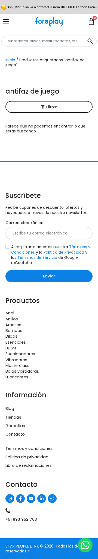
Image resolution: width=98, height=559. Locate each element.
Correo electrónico (24, 223)
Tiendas (13, 417)
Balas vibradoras (22, 371)
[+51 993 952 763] (7, 510)
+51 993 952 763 (21, 519)
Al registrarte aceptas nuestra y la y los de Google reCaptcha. (50, 254)
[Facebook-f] (20, 498)
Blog (9, 408)
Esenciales (15, 342)
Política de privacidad (26, 457)
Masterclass (17, 365)
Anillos (11, 319)
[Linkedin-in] (41, 498)
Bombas (13, 330)
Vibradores (16, 360)
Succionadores (20, 354)
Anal (9, 313)
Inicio (10, 60)
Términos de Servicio (37, 257)
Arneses (13, 325)
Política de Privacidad (64, 252)
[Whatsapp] (52, 498)
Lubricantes (16, 377)
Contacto (15, 434)
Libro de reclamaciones (28, 465)
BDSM (10, 348)
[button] (49, 107)
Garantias (15, 425)
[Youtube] (31, 498)
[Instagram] (9, 498)
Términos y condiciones (29, 448)
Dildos (11, 336)
